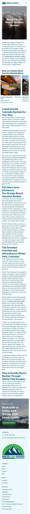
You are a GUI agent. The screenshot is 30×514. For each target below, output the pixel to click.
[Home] (13, 451)
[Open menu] (26, 3)
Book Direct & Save (9, 422)
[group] (14, 89)
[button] (8, 435)
